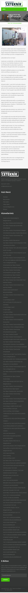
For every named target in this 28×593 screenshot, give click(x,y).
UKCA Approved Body (8, 453)
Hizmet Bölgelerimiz (8, 206)
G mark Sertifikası (8, 312)
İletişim (5, 209)
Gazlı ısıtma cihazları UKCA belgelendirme (14, 445)
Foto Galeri (6, 202)
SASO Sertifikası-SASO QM (10, 408)
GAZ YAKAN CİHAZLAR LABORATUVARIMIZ (14, 463)
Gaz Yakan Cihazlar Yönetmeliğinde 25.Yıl (14, 257)
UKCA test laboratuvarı (9, 433)
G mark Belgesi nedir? (9, 299)
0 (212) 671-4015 (5, 184)
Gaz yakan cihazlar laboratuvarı (11, 240)
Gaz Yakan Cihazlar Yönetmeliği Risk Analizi (14, 398)
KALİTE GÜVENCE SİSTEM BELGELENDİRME (14, 532)
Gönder (5, 579)
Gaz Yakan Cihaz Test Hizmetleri (11, 460)
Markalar (5, 197)
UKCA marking (7, 455)
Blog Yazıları (6, 199)
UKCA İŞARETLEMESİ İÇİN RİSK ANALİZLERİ (14, 500)
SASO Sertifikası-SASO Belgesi (11, 411)
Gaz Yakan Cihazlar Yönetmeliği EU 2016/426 (15, 346)
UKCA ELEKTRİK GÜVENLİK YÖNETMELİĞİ (14, 487)
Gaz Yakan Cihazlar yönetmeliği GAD (13, 223)
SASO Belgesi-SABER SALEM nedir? (12, 406)
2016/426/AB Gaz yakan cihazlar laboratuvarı (15, 233)
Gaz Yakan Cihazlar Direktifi (10, 334)
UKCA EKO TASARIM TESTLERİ (11, 490)
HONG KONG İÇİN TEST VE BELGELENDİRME (15, 359)
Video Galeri (6, 204)
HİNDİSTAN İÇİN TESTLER (10, 473)
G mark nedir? (6, 309)
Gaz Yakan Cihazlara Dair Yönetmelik (13, 391)
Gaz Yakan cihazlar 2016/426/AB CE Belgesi (14, 230)
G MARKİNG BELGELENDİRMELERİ (12, 520)
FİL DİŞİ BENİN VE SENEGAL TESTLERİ (13, 470)
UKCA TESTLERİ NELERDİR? (10, 480)
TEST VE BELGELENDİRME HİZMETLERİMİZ (14, 534)
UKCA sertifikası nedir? (9, 458)
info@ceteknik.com (6, 186)
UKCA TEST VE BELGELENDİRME (11, 517)
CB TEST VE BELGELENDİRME (11, 497)
